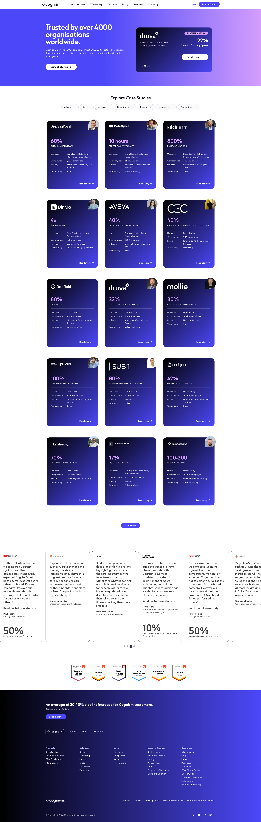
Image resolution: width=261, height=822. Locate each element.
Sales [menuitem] (82, 752)
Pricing (125, 4)
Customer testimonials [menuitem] (192, 777)
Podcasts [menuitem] (186, 762)
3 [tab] (145, 66)
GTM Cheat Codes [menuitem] (190, 770)
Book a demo (56, 716)
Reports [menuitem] (185, 759)
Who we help (96, 4)
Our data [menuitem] (118, 752)
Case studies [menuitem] (187, 773)
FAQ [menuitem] (149, 766)
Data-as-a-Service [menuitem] (55, 755)
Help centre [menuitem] (187, 780)
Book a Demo (209, 4)
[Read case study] (114, 596)
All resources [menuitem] (187, 752)
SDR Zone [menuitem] (186, 766)
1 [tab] (140, 66)
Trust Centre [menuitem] (120, 762)
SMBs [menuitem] (82, 762)
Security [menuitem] (118, 759)
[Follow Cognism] (193, 815)
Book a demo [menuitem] (154, 752)
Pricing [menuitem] (150, 759)
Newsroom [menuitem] (97, 731)
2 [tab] (142, 66)
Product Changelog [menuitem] (191, 784)
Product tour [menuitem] (153, 762)
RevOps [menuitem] (83, 759)
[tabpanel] (174, 49)
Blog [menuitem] (183, 755)
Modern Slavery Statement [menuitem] (200, 800)
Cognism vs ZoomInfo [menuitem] (158, 770)
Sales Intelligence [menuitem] (54, 752)
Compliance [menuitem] (119, 755)
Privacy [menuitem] (126, 800)
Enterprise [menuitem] (85, 770)
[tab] (124, 646)
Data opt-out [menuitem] (152, 800)
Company (153, 4)
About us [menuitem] (73, 731)
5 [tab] (149, 66)
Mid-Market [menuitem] (85, 766)
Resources (139, 4)
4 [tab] (147, 66)
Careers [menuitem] (85, 731)
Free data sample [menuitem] (156, 755)
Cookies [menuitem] (138, 800)
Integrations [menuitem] (52, 762)
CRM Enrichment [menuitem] (54, 759)
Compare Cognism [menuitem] (156, 773)
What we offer (78, 4)
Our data (112, 4)
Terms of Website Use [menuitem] (173, 800)
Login (194, 4)
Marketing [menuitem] (85, 755)
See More (130, 525)
